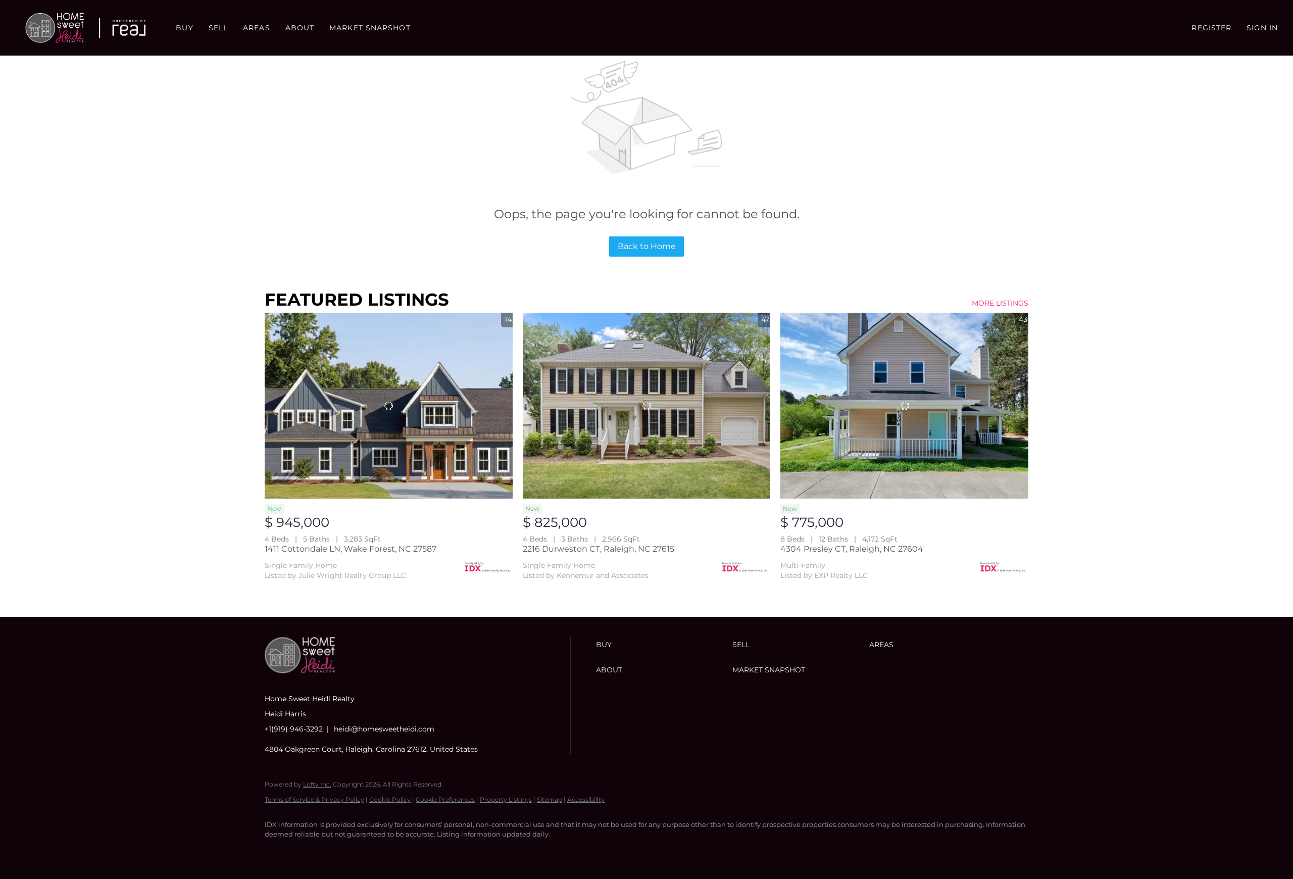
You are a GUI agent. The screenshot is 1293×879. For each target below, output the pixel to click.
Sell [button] (218, 27)
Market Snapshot (370, 27)
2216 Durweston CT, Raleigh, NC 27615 (598, 549)
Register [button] (1211, 27)
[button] (54, 28)
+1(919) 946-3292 (294, 729)
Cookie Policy (390, 799)
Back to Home (647, 246)
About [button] (300, 27)
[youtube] (365, 852)
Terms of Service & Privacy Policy (314, 799)
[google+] (394, 852)
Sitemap (549, 799)
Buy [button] (184, 27)
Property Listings (506, 799)
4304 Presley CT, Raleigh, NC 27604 (851, 549)
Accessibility (586, 799)
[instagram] (335, 852)
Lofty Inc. (317, 784)
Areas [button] (256, 27)
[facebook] (277, 852)
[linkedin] (306, 852)
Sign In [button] (1262, 27)
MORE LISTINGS (1000, 303)
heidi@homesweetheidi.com (384, 729)
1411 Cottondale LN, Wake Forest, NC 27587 (350, 549)
